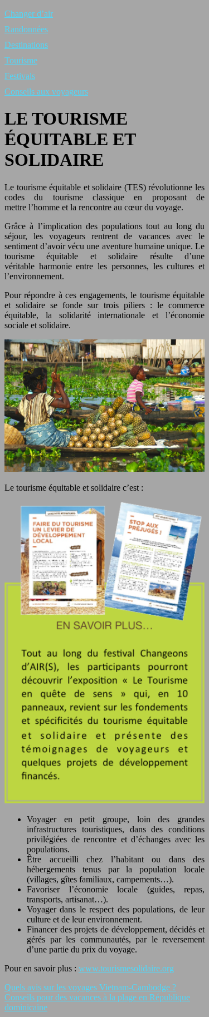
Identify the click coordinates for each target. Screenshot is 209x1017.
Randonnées (26, 29)
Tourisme (20, 60)
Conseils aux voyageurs (46, 91)
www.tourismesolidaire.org (126, 968)
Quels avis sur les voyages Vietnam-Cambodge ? (90, 987)
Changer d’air (28, 13)
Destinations (26, 45)
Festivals (19, 76)
